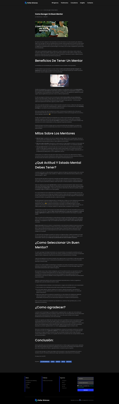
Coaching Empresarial (45, 361)
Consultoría (74, 3)
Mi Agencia (55, 3)
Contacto (90, 3)
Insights (82, 3)
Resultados (69, 361)
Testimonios (64, 3)
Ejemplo (52, 361)
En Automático (91, 400)
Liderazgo (58, 361)
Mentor (63, 361)
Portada (37, 10)
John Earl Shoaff (62, 326)
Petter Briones (39, 16)
